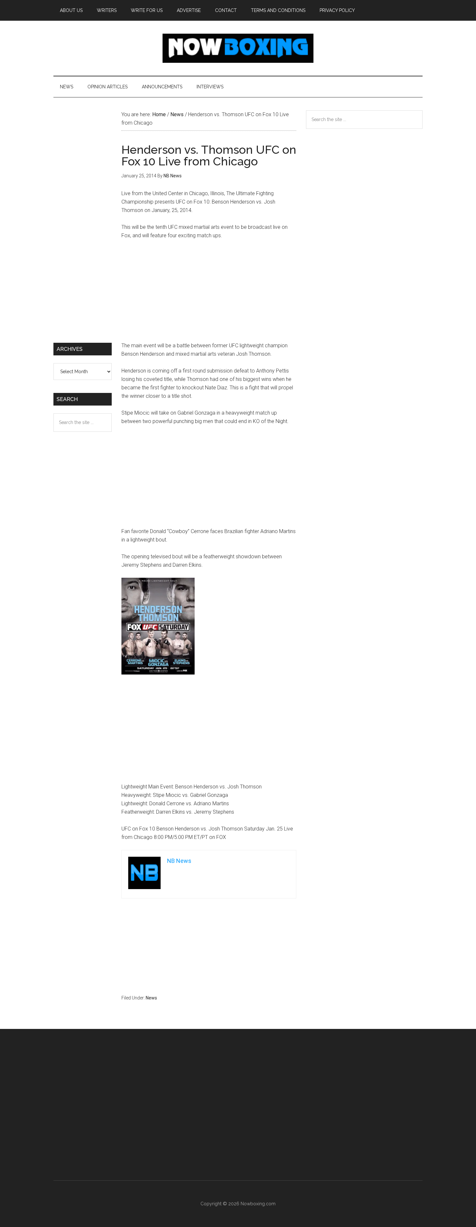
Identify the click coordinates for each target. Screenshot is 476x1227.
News (151, 997)
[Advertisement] (208, 293)
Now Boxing (238, 48)
